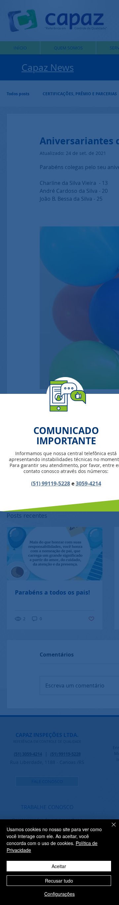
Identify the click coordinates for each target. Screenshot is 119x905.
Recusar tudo (59, 880)
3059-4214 (88, 483)
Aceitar (59, 866)
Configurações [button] (59, 893)
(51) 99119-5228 (50, 483)
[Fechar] (110, 828)
